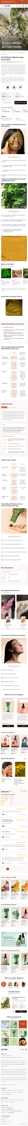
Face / (5, 52)
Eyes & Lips (3, 1092)
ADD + (8, 629)
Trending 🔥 (3, 1090)
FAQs (2, 1099)
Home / (2, 52)
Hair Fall (11, 1092)
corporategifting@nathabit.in (16, 1110)
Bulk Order (12, 1101)
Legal (6, 1099)
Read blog (3, 781)
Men (16, 1092)
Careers (2, 1101)
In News (7, 1101)
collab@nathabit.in (10, 1109)
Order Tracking (11, 1099)
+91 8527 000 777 (9, 1107)
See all (25, 758)
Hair (15, 1090)
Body (21, 1090)
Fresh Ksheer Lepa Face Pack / (12, 52)
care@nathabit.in (11, 1112)
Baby (8, 1092)
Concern (3, 1094)
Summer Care (10, 1090)
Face (18, 1090)
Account (17, 1099)
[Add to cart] (9, 735)
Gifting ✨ (20, 1092)
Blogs (21, 1099)
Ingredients (8, 1094)
